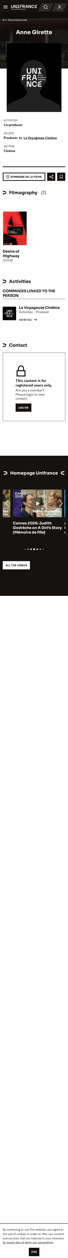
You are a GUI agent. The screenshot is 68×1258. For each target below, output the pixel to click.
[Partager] (51, 177)
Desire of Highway (11, 253)
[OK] (34, 1251)
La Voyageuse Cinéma (40, 138)
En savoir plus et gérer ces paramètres (28, 1242)
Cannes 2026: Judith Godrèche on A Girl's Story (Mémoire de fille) (27, 528)
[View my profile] (59, 7)
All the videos (16, 565)
